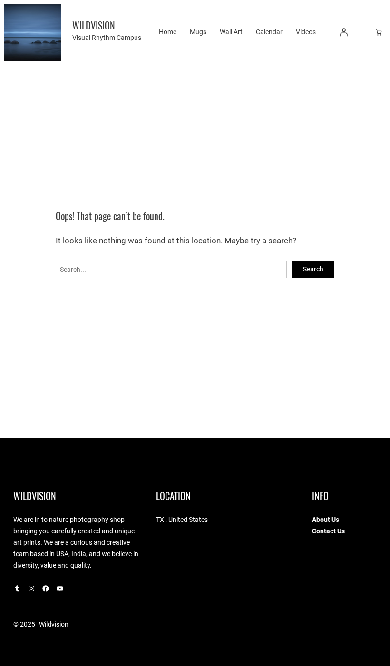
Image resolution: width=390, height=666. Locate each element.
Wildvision (93, 25)
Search (313, 269)
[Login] (344, 32)
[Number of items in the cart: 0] (378, 32)
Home (167, 32)
